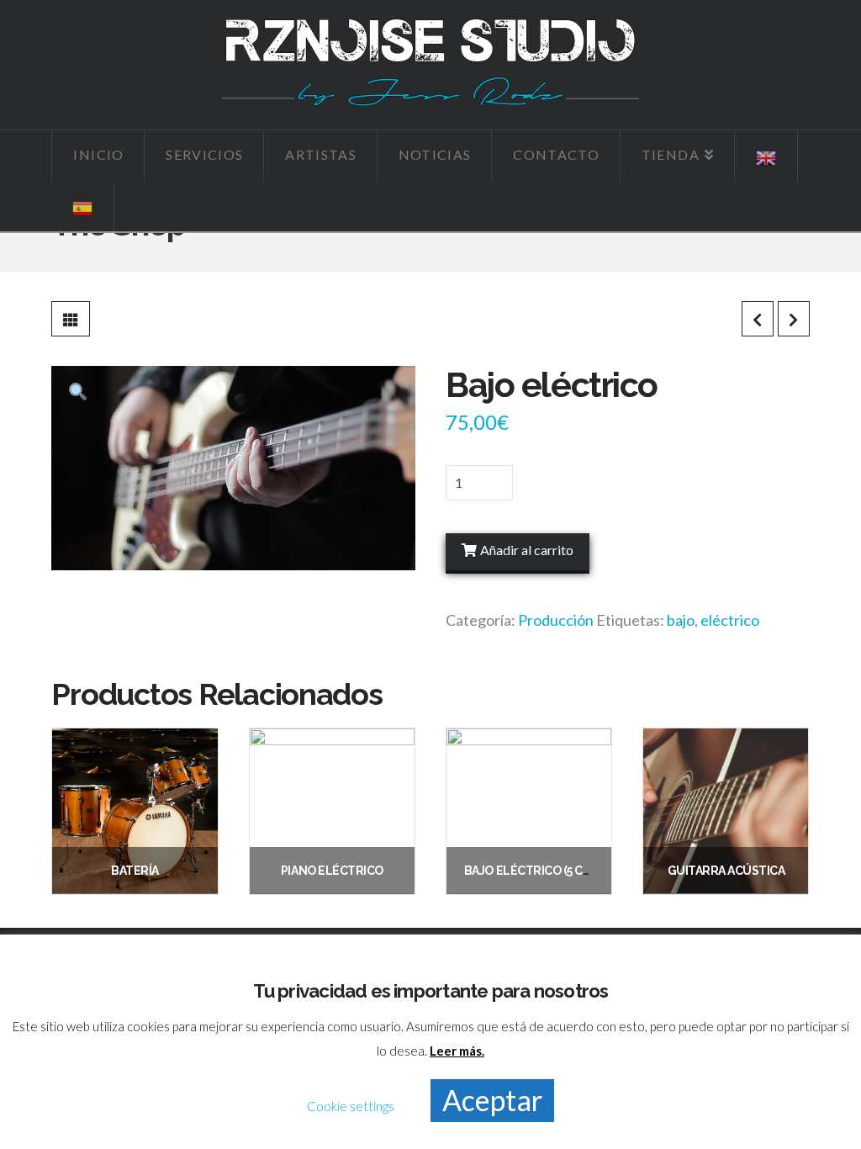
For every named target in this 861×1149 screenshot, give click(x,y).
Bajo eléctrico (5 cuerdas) (547, 870)
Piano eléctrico (332, 870)
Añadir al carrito (526, 550)
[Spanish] (82, 206)
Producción (556, 620)
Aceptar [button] (492, 1100)
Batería (135, 870)
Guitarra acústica (726, 870)
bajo (681, 620)
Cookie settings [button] (350, 1106)
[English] (766, 155)
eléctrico (729, 620)
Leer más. (457, 1050)
